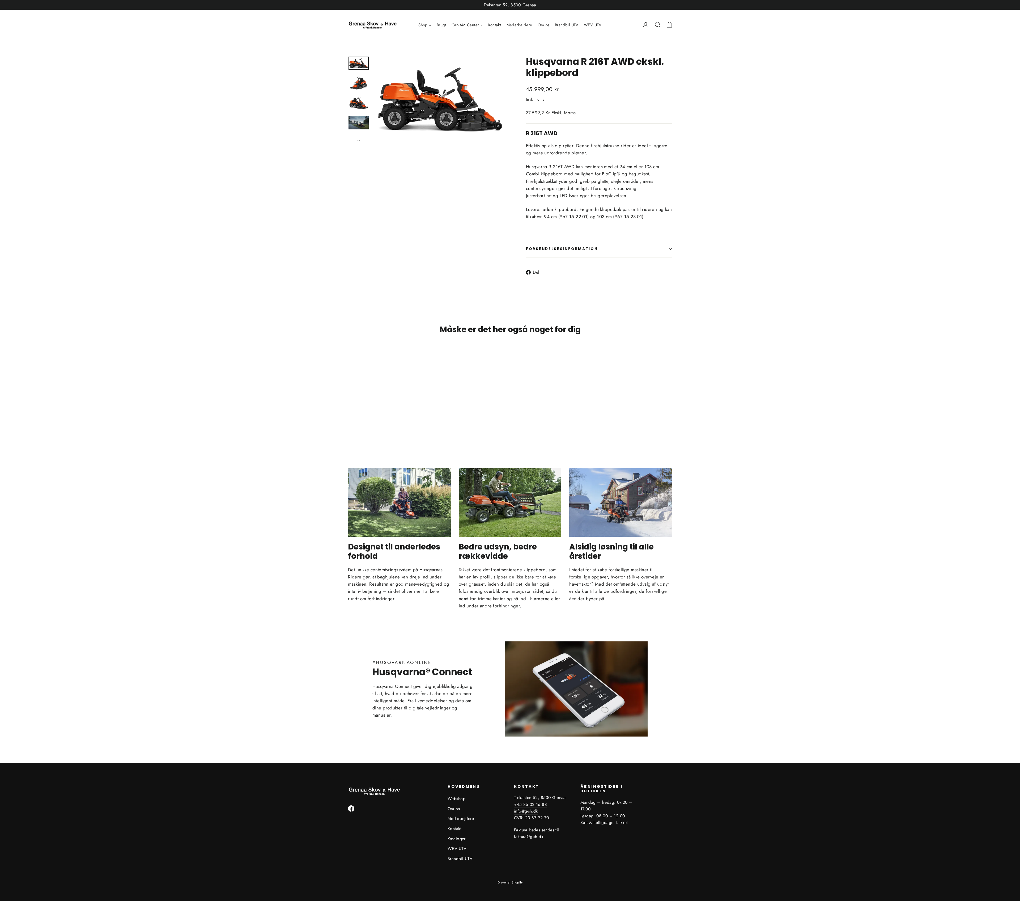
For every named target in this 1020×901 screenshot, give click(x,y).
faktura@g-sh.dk (528, 837)
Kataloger (457, 839)
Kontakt (454, 829)
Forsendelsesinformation (562, 248)
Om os (454, 809)
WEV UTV (457, 848)
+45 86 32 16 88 (530, 804)
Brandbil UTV (460, 859)
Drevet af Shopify (510, 882)
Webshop (456, 799)
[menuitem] (425, 25)
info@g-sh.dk (526, 811)
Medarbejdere (461, 818)
